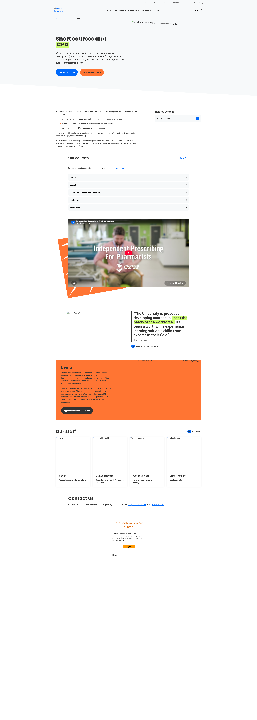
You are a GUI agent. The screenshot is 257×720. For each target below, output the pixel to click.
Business (177, 2)
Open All (183, 158)
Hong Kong (198, 2)
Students (149, 2)
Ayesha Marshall (141, 476)
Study (108, 10)
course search (118, 168)
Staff (158, 2)
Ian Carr (62, 476)
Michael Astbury (178, 476)
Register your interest (92, 72)
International (120, 10)
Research (145, 10)
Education (128, 185)
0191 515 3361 (158, 504)
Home (58, 19)
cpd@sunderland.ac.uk (137, 504)
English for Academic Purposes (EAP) (128, 192)
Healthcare (128, 200)
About (156, 10)
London (187, 2)
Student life (132, 10)
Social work (128, 207)
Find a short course (67, 72)
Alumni (167, 2)
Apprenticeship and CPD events (77, 411)
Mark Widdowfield (104, 476)
